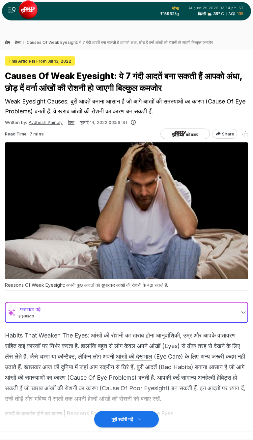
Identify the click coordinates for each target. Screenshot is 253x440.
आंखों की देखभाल (134, 356)
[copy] (245, 134)
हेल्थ (71, 122)
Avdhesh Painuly (46, 122)
